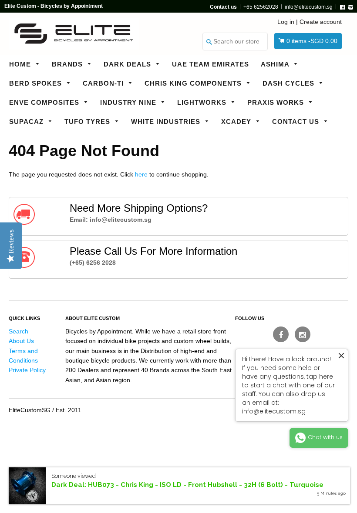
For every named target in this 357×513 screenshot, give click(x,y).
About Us (21, 340)
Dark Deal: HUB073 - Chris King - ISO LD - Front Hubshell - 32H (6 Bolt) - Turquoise (187, 485)
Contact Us (296, 121)
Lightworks (203, 102)
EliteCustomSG (30, 409)
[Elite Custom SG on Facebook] (281, 334)
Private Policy (27, 369)
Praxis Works (276, 102)
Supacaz (27, 121)
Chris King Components (194, 83)
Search (18, 331)
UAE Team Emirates (210, 64)
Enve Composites (45, 102)
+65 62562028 (260, 7)
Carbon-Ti (104, 83)
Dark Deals (128, 64)
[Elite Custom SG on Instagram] (302, 334)
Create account (321, 21)
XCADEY (237, 121)
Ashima (276, 64)
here (141, 174)
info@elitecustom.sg (309, 7)
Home (21, 64)
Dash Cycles (290, 83)
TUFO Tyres (88, 121)
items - (311, 40)
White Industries (166, 121)
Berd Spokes (36, 83)
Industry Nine (129, 102)
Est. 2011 (68, 409)
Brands (68, 64)
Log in (285, 21)
